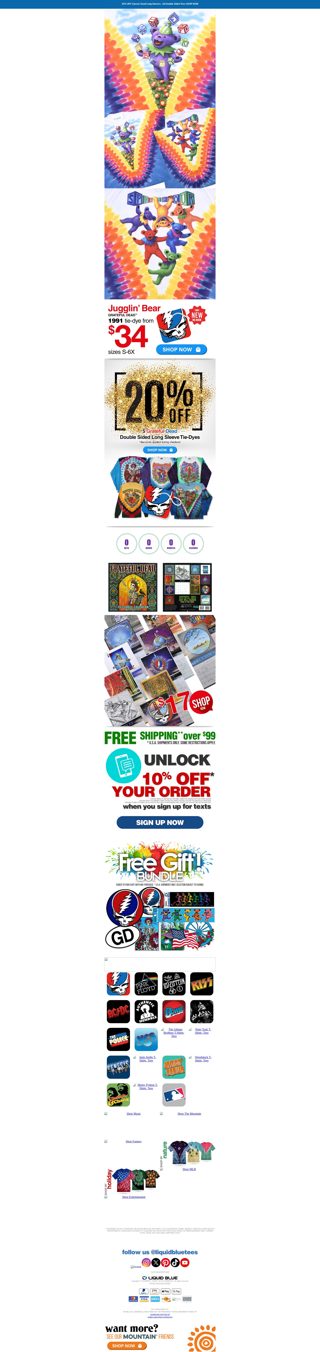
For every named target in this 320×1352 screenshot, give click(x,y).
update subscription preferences (160, 1317)
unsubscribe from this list (160, 1314)
